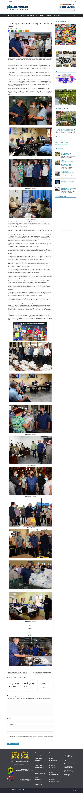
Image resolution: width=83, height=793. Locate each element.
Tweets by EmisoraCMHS (65, 230)
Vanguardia (52, 765)
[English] (62, 4)
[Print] (26, 31)
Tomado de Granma (17, 28)
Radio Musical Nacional (41, 769)
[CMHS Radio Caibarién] (8, 15)
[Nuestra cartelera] (65, 129)
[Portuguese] (68, 4)
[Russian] (70, 4)
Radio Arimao (39, 781)
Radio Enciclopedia (40, 767)
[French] (64, 4)
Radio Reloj (38, 760)
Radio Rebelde (39, 758)
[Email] (21, 31)
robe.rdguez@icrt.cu (69, 777)
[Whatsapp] (19, 31)
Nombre (9, 718)
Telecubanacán (53, 783)
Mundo (22, 15)
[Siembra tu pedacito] (65, 111)
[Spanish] (60, 4)
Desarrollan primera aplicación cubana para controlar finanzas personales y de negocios (17, 673)
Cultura (27, 15)
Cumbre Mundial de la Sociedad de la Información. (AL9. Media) (20, 761)
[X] (12, 31)
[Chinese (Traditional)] (73, 4)
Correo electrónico (11, 724)
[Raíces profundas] (65, 51)
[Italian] (67, 4)
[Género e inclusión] (65, 74)
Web (8, 730)
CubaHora (52, 779)
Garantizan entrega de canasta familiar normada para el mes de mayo (13, 684)
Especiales (49, 15)
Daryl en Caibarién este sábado (61, 144)
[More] (28, 31)
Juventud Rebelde (53, 760)
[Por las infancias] (65, 24)
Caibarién (13, 15)
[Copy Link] (23, 31)
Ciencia (37, 15)
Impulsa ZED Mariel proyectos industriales (45, 683)
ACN (51, 769)
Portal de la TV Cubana (54, 781)
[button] (18, 15)
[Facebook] (9, 31)
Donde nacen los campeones (28, 1)
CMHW (37, 777)
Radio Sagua (38, 779)
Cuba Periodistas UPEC (54, 774)
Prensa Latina (53, 767)
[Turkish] (72, 4)
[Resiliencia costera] (65, 90)
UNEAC (51, 776)
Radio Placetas (39, 784)
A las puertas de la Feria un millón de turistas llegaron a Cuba (29, 684)
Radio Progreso (39, 765)
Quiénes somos (57, 15)
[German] (65, 4)
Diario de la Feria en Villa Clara (61, 142)
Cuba (17, 15)
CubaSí (51, 772)
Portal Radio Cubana (40, 755)
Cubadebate (52, 758)
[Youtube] (16, 31)
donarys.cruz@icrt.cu (69, 767)
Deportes (32, 15)
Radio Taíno (38, 762)
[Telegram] (14, 31)
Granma (52, 755)
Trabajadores (53, 762)
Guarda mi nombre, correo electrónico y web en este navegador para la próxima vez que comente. (31, 736)
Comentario (10, 702)
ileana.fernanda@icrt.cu (69, 758)
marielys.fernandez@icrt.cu (70, 771)
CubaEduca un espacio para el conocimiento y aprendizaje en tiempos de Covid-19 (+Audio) (42, 673)
